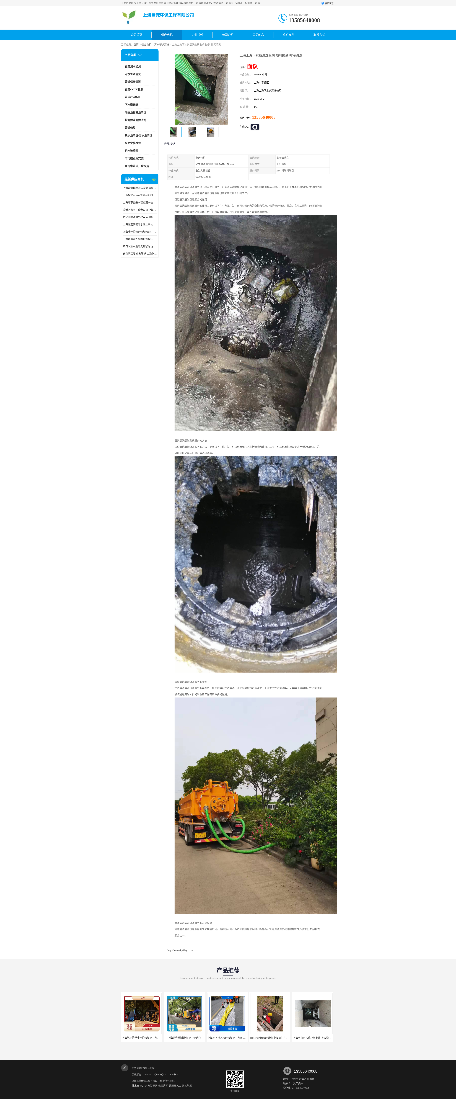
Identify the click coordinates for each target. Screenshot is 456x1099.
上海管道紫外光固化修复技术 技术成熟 (140, 239)
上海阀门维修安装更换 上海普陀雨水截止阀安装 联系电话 (282, 1037)
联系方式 (319, 34)
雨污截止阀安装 (134, 158)
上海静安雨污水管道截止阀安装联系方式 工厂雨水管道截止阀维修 (140, 195)
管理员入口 (175, 1085)
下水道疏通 (131, 104)
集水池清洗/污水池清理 (138, 135)
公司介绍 (228, 34)
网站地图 (187, 1085)
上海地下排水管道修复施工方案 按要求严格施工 (148, 1037)
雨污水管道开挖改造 (137, 166)
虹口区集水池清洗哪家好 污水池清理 (140, 246)
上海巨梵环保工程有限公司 (146, 1080)
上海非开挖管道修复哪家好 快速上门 (140, 231)
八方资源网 (151, 1085)
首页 (136, 44)
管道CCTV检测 (134, 89)
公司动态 (258, 34)
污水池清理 (131, 150)
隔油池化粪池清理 (135, 112)
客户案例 (288, 34)
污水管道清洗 (161, 44)
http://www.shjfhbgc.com (180, 950)
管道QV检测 (132, 97)
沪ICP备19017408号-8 (166, 1074)
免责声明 (163, 1085)
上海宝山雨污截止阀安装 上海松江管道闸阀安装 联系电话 (239, 1037)
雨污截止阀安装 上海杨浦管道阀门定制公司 (317, 1037)
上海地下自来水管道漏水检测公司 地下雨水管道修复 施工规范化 (140, 202)
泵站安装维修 (133, 143)
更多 (154, 179)
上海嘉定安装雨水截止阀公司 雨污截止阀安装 (140, 224)
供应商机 (167, 34)
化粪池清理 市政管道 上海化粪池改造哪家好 (140, 253)
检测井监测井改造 (135, 120)
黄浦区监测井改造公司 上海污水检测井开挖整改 (140, 210)
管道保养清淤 (133, 81)
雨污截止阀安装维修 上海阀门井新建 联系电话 (190, 1037)
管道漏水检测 (133, 66)
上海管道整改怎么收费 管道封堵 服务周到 (140, 188)
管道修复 (130, 127)
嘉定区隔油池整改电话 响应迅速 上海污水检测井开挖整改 (140, 217)
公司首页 (136, 34)
